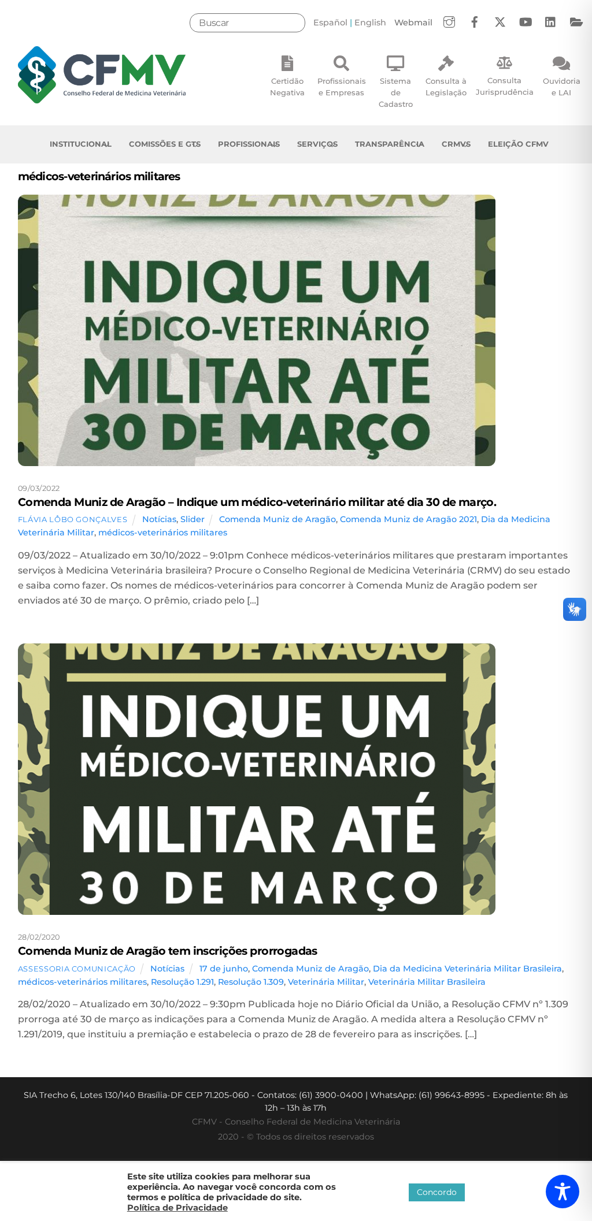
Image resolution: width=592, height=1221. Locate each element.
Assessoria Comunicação (77, 968)
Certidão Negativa (287, 86)
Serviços (317, 143)
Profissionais (249, 143)
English (370, 22)
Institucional (81, 143)
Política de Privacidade (177, 1208)
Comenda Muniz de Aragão (277, 519)
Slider (192, 519)
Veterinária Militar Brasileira (427, 982)
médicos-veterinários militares (162, 532)
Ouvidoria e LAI (561, 86)
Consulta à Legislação (446, 86)
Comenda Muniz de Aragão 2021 (408, 519)
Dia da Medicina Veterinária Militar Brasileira (467, 968)
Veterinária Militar (326, 982)
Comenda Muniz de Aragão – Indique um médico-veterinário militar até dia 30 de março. (257, 502)
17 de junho (223, 968)
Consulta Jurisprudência (505, 86)
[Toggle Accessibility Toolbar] (562, 1191)
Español (330, 22)
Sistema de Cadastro (396, 92)
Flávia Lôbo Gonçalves (73, 519)
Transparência (389, 143)
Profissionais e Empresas (341, 86)
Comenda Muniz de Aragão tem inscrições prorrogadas (167, 951)
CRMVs (456, 143)
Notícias (159, 519)
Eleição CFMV (518, 143)
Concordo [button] (437, 1192)
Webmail (413, 22)
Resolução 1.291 (182, 982)
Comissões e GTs (165, 143)
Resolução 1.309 (251, 982)
